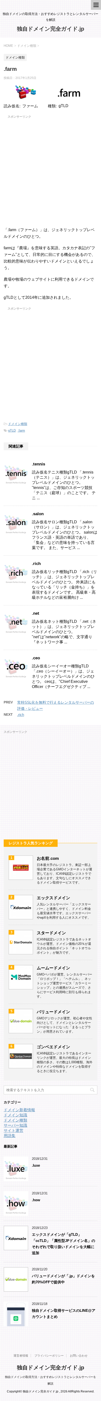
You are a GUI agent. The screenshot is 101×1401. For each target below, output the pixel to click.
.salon (38, 514)
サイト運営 (13, 1130)
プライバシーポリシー (49, 1355)
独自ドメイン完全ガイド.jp (50, 29)
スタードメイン (51, 933)
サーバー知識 (15, 1125)
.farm (21, 430)
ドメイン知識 (15, 1115)
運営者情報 (20, 1355)
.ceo (36, 658)
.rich (36, 563)
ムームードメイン (53, 968)
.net (35, 613)
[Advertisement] (50, 170)
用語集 (9, 1136)
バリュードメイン (53, 1012)
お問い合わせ (79, 1355)
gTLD (12, 430)
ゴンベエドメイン (53, 1047)
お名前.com (48, 858)
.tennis (38, 464)
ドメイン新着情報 (19, 1110)
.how (36, 1200)
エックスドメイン (53, 898)
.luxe (36, 1165)
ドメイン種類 (17, 424)
